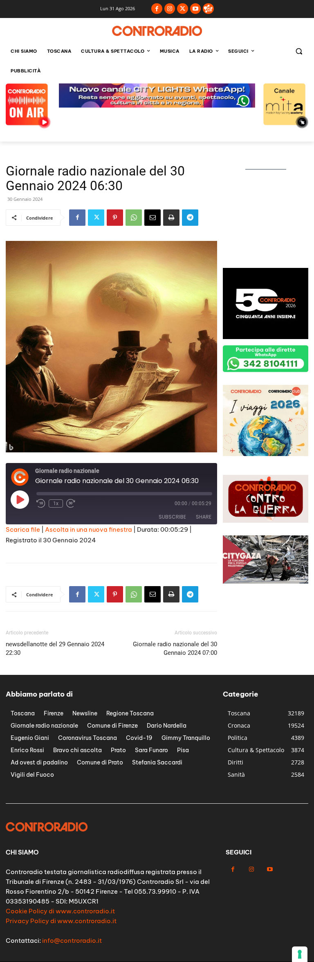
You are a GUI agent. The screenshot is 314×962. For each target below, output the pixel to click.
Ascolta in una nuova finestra (88, 529)
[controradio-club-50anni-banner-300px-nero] (265, 337)
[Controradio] (157, 31)
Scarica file (23, 529)
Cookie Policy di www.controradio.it (60, 911)
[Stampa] (171, 217)
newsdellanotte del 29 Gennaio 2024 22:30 (55, 648)
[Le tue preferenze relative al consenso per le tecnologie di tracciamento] (299, 954)
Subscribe (172, 516)
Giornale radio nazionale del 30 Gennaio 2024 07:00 (175, 648)
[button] (298, 51)
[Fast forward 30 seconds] (70, 503)
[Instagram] (169, 8)
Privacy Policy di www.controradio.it (61, 921)
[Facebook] (156, 8)
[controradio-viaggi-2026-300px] (265, 454)
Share (203, 516)
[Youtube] (195, 8)
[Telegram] (190, 217)
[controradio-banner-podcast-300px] (265, 259)
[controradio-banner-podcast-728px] (157, 105)
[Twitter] (182, 8)
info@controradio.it (72, 940)
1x (55, 503)
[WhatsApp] (134, 217)
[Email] (152, 217)
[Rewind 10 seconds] (40, 503)
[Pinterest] (115, 217)
